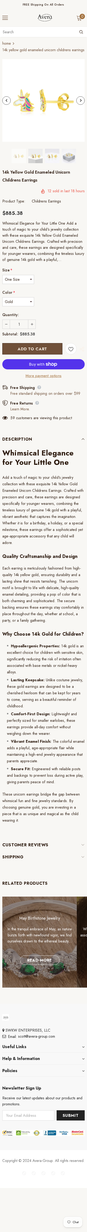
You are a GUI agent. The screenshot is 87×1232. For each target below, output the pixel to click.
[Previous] (6, 100)
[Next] (80, 100)
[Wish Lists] (71, 348)
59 (12, 418)
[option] (43, 100)
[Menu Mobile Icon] (5, 18)
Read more (39, 960)
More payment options (43, 375)
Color (8, 292)
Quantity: (10, 314)
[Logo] (45, 18)
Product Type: (14, 201)
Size (7, 270)
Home (6, 43)
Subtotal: (10, 334)
